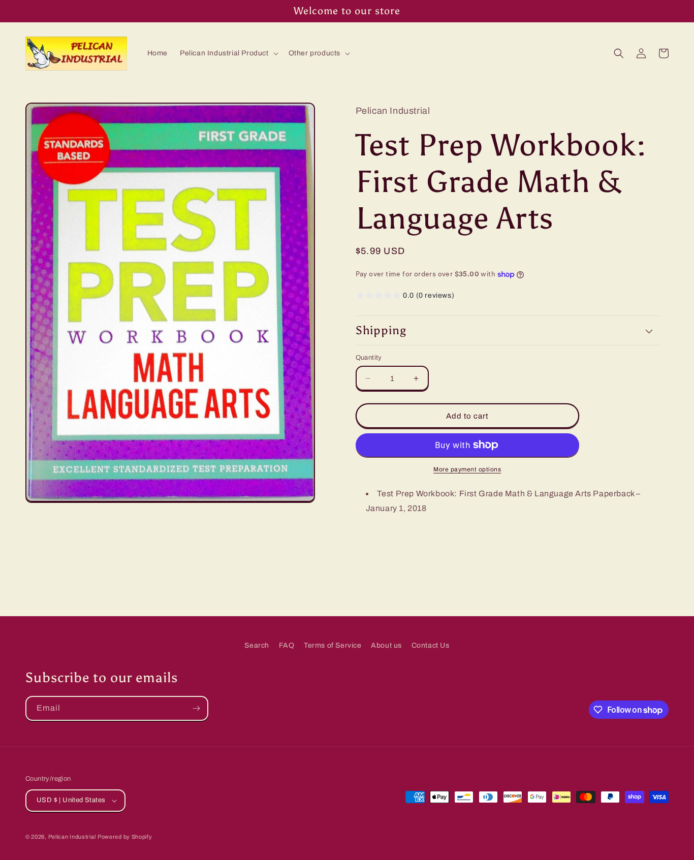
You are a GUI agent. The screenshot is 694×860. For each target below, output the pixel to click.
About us (386, 645)
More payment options (467, 469)
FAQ (287, 645)
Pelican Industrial (72, 837)
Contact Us (431, 645)
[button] (228, 53)
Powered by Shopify (125, 837)
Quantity (369, 357)
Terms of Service (333, 645)
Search (256, 645)
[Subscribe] (196, 708)
